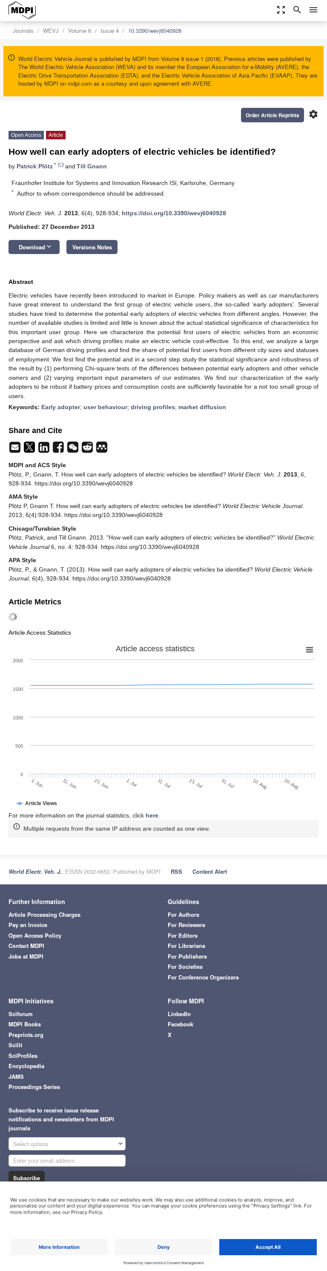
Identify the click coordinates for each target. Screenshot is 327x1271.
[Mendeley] (101, 449)
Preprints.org (26, 1035)
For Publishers (187, 956)
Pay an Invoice (28, 925)
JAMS (16, 1076)
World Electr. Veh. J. (35, 871)
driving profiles (153, 407)
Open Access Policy (35, 935)
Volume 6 (79, 30)
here (152, 815)
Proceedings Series (34, 1087)
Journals (23, 30)
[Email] (15, 449)
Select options (31, 1144)
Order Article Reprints (272, 115)
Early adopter (60, 407)
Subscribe (26, 1178)
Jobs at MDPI (26, 956)
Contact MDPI (26, 946)
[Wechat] (73, 449)
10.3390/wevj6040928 (154, 30)
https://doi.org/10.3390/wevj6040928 (174, 213)
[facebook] (59, 449)
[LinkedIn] (44, 449)
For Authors (183, 914)
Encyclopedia (26, 1066)
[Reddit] (88, 449)
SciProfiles (23, 1055)
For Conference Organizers (203, 977)
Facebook (180, 1024)
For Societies (185, 966)
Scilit (15, 1045)
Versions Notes (92, 247)
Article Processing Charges (44, 914)
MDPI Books (25, 1024)
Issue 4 (109, 30)
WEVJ (51, 30)
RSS (176, 871)
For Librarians (186, 946)
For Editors (183, 935)
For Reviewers (186, 925)
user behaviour (105, 407)
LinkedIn (179, 1014)
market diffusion (202, 407)
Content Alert (209, 871)
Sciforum (21, 1014)
